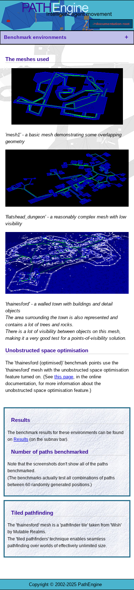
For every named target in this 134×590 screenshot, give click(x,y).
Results (21, 439)
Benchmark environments (35, 37)
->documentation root (111, 24)
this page (63, 376)
